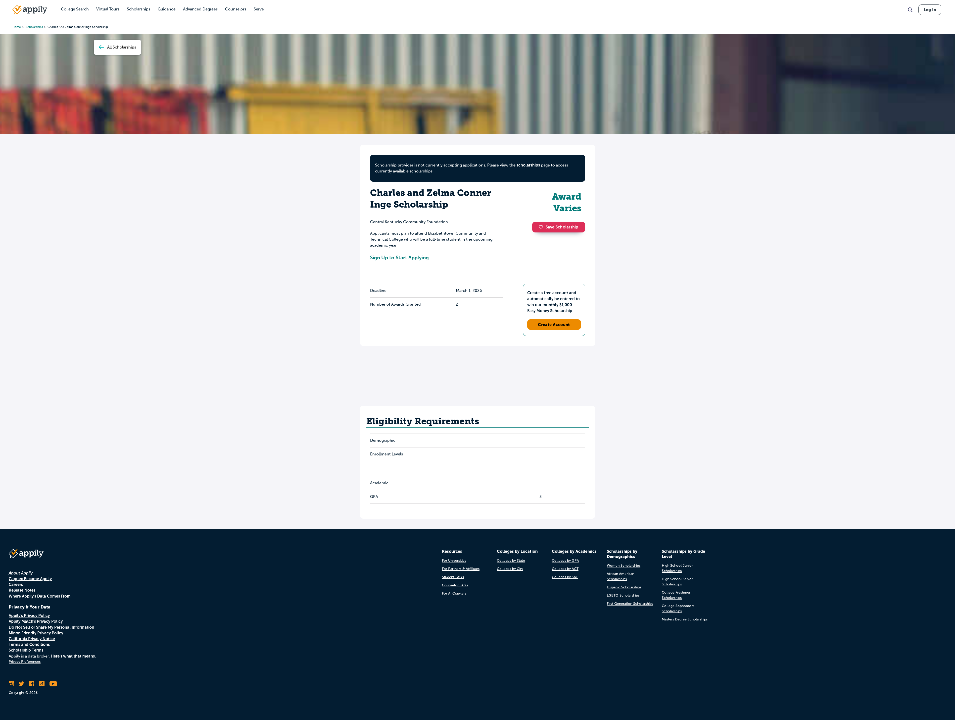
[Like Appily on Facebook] (31, 683)
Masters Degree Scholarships (685, 619)
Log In (930, 9)
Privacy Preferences (25, 662)
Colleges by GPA (565, 560)
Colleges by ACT (565, 569)
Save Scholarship (562, 227)
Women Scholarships (623, 565)
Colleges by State (511, 560)
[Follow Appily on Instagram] (11, 683)
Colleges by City (510, 569)
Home (16, 27)
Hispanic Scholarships (624, 587)
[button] (542, 227)
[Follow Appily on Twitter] (21, 683)
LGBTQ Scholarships (623, 595)
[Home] (29, 9)
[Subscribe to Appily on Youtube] (53, 683)
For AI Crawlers (454, 593)
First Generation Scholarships (630, 604)
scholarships (34, 27)
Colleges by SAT (565, 577)
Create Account (554, 324)
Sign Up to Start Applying (399, 257)
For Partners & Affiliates (460, 569)
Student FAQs (453, 577)
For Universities (454, 560)
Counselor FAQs (455, 585)
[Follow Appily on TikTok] (42, 683)
